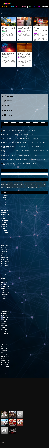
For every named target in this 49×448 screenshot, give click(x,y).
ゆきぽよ (40, 182)
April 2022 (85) (4, 302)
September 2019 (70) (5, 366)
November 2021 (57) (5, 313)
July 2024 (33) (3, 247)
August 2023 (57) (4, 270)
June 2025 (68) (4, 224)
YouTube (9, 110)
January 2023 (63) (4, 284)
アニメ (44, 182)
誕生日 (26, 187)
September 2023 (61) (5, 267)
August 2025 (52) (4, 220)
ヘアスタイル (11, 186)
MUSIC (34, 6)
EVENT (30, 6)
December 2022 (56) (5, 286)
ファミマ (44, 184)
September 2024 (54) (5, 243)
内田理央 (34, 186)
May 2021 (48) (4, 325)
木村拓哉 (8, 187)
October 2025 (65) (4, 216)
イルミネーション (8, 184)
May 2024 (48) (4, 251)
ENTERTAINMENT (5, 6)
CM (5, 182)
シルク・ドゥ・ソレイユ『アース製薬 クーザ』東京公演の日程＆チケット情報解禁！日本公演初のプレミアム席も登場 (25, 151)
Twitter (9, 101)
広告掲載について (21, 440)
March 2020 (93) (4, 354)
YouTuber (33, 182)
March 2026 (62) (4, 206)
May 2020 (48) (4, 350)
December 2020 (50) (5, 335)
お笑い (37, 182)
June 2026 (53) (4, 199)
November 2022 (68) (5, 288)
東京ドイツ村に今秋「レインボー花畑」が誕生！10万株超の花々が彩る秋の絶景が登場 (20, 138)
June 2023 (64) (4, 274)
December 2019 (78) (5, 360)
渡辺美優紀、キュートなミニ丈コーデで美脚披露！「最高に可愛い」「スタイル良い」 (20, 155)
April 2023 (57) (4, 278)
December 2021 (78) (5, 311)
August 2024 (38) (4, 245)
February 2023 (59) (5, 282)
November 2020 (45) (5, 337)
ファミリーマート (4, 186)
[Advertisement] (24, 81)
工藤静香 (43, 186)
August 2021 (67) (4, 319)
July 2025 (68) (3, 222)
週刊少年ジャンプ (34, 187)
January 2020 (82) (4, 358)
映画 (4, 187)
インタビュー (21, 184)
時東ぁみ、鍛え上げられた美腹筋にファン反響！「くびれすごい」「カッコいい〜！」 (20, 134)
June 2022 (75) (4, 298)
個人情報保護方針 (30, 440)
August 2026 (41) (4, 195)
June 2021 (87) (4, 323)
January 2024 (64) (4, 259)
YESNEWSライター (12, 440)
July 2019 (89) (3, 370)
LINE (8, 106)
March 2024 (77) (4, 255)
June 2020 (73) (4, 348)
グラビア (36, 184)
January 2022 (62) (4, 309)
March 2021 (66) (4, 329)
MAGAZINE (24, 6)
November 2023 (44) (5, 263)
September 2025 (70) (5, 218)
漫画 (15, 187)
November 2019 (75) (5, 362)
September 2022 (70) (5, 292)
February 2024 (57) (5, 257)
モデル (18, 186)
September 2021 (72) (5, 317)
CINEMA (12, 6)
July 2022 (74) (3, 296)
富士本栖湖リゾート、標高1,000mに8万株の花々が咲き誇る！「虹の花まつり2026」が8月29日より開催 (24, 142)
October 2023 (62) (4, 265)
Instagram (10, 115)
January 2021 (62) (4, 333)
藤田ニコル (22, 187)
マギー (15, 186)
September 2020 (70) (5, 342)
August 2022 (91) (4, 294)
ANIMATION (18, 6)
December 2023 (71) (5, 261)
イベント (2, 184)
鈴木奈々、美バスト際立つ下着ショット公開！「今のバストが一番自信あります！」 (20, 163)
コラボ (40, 184)
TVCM (25, 182)
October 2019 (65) (4, 364)
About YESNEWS (4, 440)
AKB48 (2, 182)
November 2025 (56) (5, 214)
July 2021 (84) (3, 321)
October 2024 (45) (4, 241)
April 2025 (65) (4, 228)
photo (18, 182)
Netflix (15, 182)
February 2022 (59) (5, 307)
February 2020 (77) (5, 356)
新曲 (2, 187)
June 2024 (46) (4, 249)
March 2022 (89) (4, 304)
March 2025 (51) (4, 230)
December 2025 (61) (5, 212)
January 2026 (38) (4, 210)
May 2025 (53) (4, 226)
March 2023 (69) (4, 280)
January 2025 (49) (4, 234)
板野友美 (12, 187)
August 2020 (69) (4, 344)
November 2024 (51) (5, 239)
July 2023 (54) (3, 272)
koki (12, 182)
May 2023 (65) (4, 276)
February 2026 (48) (5, 208)
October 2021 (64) (4, 315)
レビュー (22, 186)
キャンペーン (27, 184)
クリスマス (32, 184)
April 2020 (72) (4, 352)
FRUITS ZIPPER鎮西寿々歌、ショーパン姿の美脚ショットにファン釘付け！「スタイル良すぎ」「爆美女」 (24, 146)
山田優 (40, 186)
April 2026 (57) (4, 204)
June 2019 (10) (4, 373)
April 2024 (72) (4, 253)
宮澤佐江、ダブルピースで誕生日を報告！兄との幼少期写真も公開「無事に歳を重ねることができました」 (24, 159)
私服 (18, 187)
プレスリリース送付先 (39, 440)
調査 (29, 187)
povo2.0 (21, 182)
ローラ (26, 186)
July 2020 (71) (3, 346)
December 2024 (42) (5, 237)
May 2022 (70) (4, 300)
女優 (37, 186)
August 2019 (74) (4, 368)
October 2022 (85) (4, 290)
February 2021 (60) (5, 331)
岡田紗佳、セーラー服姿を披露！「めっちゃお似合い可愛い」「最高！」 (17, 126)
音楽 (38, 187)
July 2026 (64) (3, 197)
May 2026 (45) (4, 201)
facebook (10, 96)
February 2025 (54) (5, 232)
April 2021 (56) (4, 327)
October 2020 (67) (4, 340)
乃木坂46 (29, 186)
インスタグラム (15, 184)
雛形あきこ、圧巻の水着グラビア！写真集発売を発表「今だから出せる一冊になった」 (20, 130)
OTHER (39, 6)
